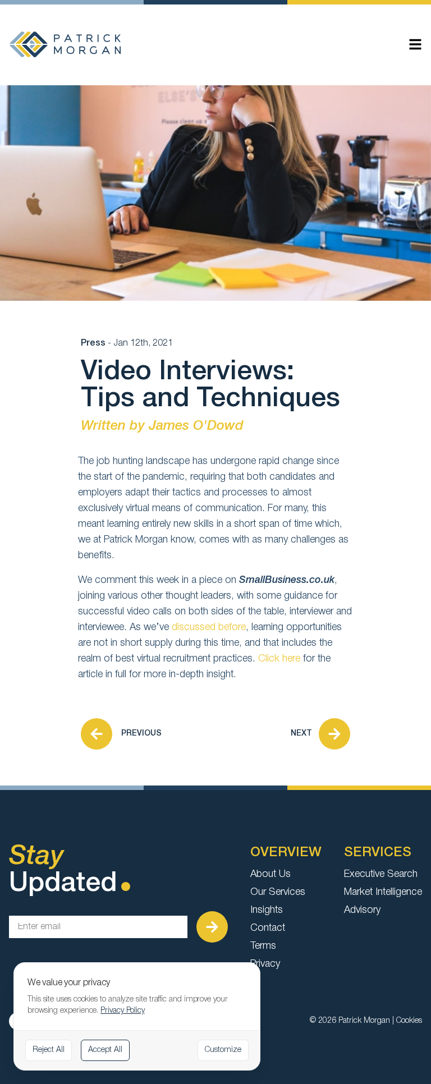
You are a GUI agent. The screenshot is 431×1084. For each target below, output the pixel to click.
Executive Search (381, 874)
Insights (266, 910)
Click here (279, 658)
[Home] (65, 44)
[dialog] (136, 1016)
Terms (263, 945)
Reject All (49, 1050)
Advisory (362, 910)
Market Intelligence (383, 892)
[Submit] (212, 927)
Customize (223, 1050)
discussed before (209, 627)
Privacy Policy (122, 1010)
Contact (267, 928)
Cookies (409, 1021)
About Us (270, 874)
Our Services (277, 892)
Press (93, 343)
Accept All (105, 1050)
